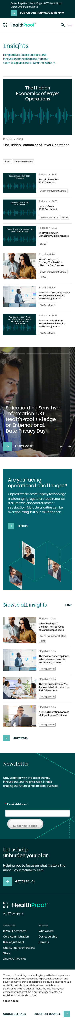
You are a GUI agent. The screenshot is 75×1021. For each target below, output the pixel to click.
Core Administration (16, 936)
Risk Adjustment (13, 942)
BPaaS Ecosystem (14, 931)
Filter (68, 605)
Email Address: (16, 804)
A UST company (13, 913)
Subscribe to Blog (25, 825)
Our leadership (48, 936)
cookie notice (10, 1000)
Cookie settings (14, 1013)
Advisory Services (14, 959)
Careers (44, 942)
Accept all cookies (47, 1013)
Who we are (46, 931)
